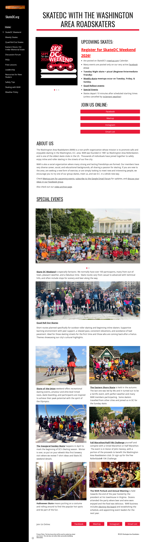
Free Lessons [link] (11, 64)
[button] (144, 3)
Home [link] (8, 27)
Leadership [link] (10, 69)
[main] (88, 21)
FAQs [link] (7, 59)
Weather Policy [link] (11, 92)
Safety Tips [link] (10, 82)
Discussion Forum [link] (13, 54)
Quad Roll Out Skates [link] (14, 42)
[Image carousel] (57, 64)
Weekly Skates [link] (11, 37)
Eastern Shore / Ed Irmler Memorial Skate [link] (15, 48)
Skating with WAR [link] (12, 87)
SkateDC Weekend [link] (13, 32)
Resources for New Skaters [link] (13, 75)
